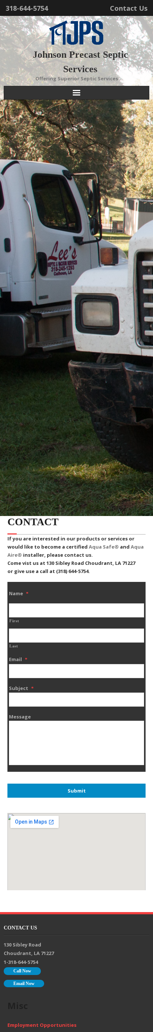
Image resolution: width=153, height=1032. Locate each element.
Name (19, 593)
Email (18, 659)
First (14, 621)
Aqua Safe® (104, 546)
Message (20, 716)
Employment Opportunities (41, 1025)
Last (13, 646)
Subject (21, 688)
